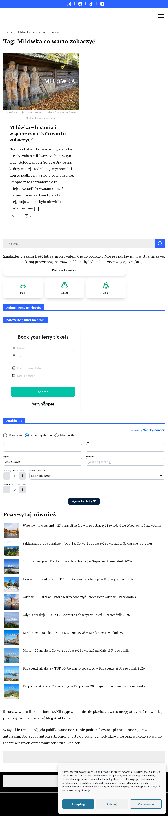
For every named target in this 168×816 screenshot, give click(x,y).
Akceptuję (78, 804)
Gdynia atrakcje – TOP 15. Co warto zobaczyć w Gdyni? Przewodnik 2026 (76, 614)
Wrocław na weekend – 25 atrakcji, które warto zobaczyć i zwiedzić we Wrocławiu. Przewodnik (92, 525)
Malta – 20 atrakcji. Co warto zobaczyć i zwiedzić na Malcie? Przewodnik (76, 650)
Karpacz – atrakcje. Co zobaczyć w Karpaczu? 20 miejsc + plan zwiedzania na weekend (86, 686)
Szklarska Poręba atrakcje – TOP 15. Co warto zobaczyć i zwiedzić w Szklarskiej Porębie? (87, 543)
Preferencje (146, 804)
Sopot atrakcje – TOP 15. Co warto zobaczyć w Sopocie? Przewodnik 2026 (77, 561)
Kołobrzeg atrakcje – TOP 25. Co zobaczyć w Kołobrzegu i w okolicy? (73, 632)
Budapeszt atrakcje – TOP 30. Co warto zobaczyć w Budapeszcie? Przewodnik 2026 (84, 668)
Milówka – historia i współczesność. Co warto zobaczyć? (37, 133)
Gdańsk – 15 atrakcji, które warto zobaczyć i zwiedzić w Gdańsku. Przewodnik (79, 597)
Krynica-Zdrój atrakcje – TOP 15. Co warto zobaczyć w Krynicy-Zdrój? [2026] (79, 579)
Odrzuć (112, 804)
